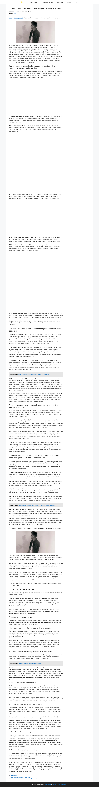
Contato (54, 784)
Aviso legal (48, 784)
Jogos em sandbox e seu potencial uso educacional (24, 778)
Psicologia (60, 2)
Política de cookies (62, 784)
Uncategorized (18, 18)
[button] (76, 2)
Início (10, 18)
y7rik (14, 13)
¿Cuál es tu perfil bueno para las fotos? (20, 777)
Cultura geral (33, 2)
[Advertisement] (36, 90)
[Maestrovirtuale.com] (24, 2)
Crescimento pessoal (47, 2)
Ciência (69, 2)
